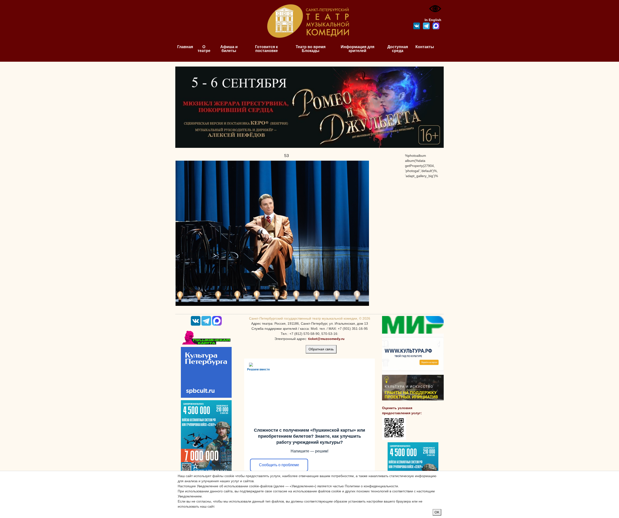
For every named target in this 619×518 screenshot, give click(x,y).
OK (437, 512)
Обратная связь (321, 349)
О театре (204, 49)
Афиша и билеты (229, 49)
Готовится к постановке (266, 49)
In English (433, 20)
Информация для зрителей (357, 49)
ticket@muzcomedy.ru (326, 339)
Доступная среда (397, 49)
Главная (185, 47)
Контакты (424, 47)
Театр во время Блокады (310, 49)
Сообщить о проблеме (279, 465)
